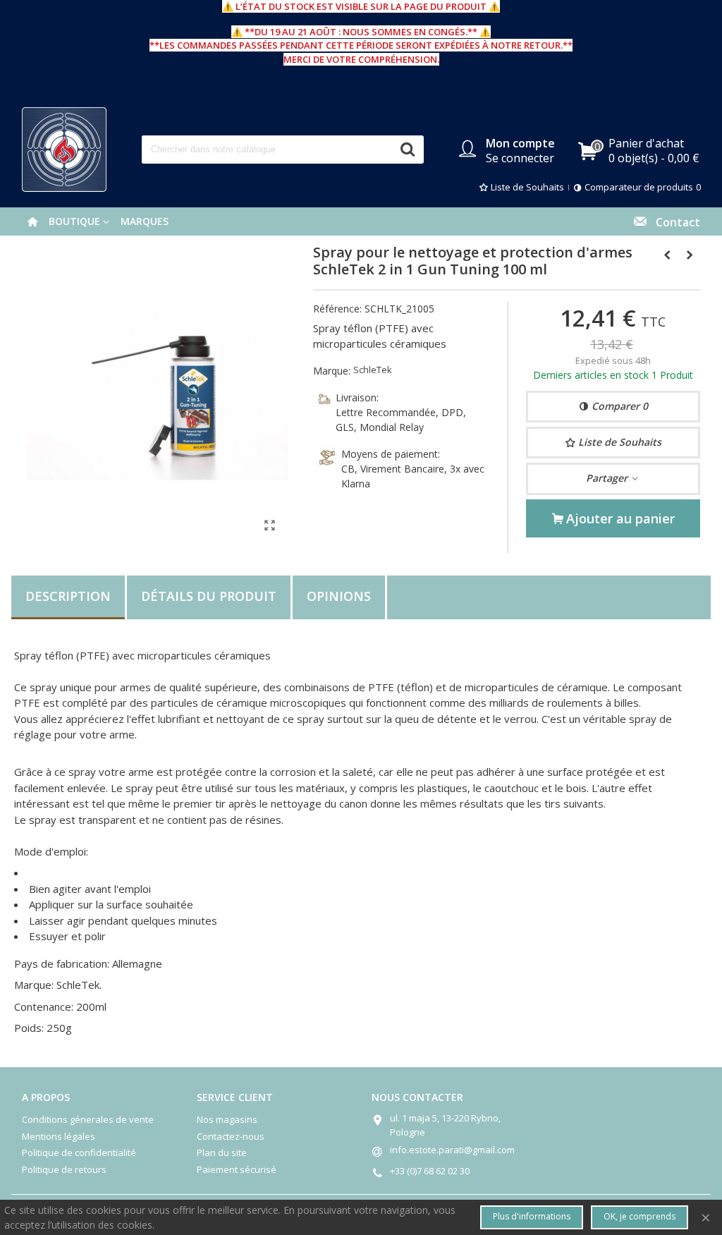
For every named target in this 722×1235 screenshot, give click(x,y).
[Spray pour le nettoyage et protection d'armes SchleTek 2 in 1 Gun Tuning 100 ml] (270, 524)
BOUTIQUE (74, 221)
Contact (673, 222)
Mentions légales (58, 1136)
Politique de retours (64, 1169)
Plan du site (222, 1152)
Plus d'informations (531, 1216)
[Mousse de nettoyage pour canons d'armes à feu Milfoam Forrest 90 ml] (667, 254)
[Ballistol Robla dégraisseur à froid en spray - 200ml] (689, 254)
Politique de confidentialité (79, 1152)
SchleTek (372, 369)
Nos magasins (227, 1119)
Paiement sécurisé (236, 1169)
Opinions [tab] (339, 596)
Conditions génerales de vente (88, 1119)
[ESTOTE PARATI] (64, 149)
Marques (145, 221)
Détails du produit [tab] (208, 596)
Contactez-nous (230, 1136)
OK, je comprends (639, 1216)
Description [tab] (68, 596)
